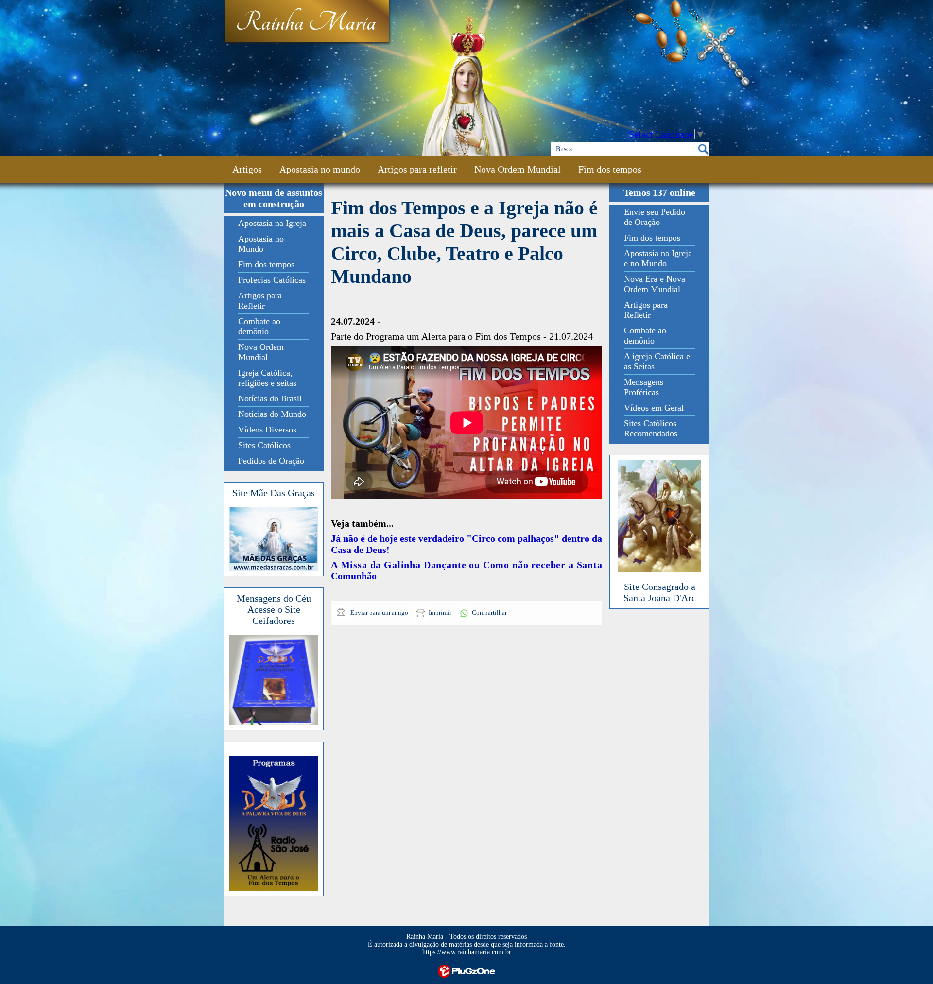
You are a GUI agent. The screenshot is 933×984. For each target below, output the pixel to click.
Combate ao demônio (259, 326)
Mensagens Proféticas (643, 387)
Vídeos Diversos (267, 429)
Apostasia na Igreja (272, 223)
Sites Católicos (264, 445)
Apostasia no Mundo (261, 244)
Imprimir (440, 612)
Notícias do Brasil (270, 398)
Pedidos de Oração (271, 461)
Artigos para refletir (417, 169)
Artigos (247, 169)
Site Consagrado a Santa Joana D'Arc (659, 592)
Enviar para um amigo (378, 612)
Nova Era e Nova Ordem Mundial (654, 284)
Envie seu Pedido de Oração (654, 217)
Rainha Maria (306, 22)
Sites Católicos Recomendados (650, 428)
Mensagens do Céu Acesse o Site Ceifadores (274, 609)
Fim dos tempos (609, 169)
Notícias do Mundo (272, 414)
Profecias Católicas (272, 280)
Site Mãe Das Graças (273, 492)
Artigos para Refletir (260, 301)
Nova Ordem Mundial (517, 169)
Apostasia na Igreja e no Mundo (658, 258)
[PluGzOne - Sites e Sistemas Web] (466, 970)
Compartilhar (489, 612)
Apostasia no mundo (319, 169)
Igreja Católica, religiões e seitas (267, 378)
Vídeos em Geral (654, 408)
